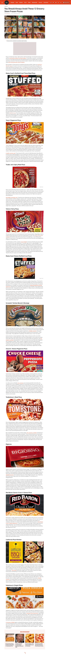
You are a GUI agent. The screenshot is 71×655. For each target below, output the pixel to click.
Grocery (40, 2)
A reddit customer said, (10, 153)
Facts (25, 2)
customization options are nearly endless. (17, 58)
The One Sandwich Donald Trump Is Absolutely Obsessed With (19, 645)
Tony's (42, 142)
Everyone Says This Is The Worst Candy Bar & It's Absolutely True (10, 644)
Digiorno (42, 466)
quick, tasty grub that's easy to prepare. (16, 62)
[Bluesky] (56, 2)
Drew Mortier (7, 13)
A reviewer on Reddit (10, 622)
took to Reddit (24, 241)
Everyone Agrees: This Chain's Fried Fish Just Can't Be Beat (29, 644)
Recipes (12, 2)
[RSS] (61, 2)
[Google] (58, 2)
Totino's (42, 231)
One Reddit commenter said (11, 197)
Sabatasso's (41, 607)
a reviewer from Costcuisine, (32, 613)
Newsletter (67, 2)
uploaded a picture (10, 474)
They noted (14, 570)
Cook (17, 2)
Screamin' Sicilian (40, 325)
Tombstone (41, 419)
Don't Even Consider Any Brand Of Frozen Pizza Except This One (39, 644)
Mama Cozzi (41, 95)
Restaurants (34, 2)
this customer (20, 383)
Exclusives (46, 2)
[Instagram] (51, 2)
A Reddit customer (32, 330)
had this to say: (13, 112)
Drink (29, 2)
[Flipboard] (53, 2)
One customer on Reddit (32, 432)
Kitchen (21, 2)
